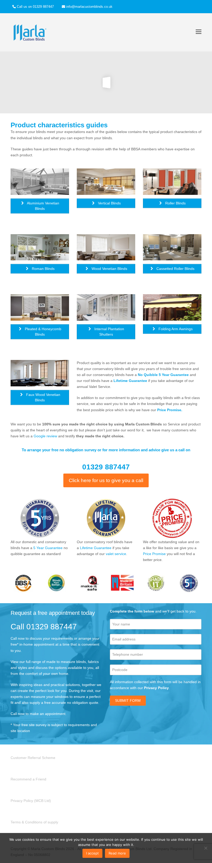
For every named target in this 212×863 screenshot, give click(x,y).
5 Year (38, 548)
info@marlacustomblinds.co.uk (89, 7)
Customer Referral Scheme (33, 758)
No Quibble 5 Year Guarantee (163, 375)
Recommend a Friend (28, 779)
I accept (92, 853)
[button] (198, 31)
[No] (205, 848)
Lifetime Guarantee (130, 381)
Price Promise (154, 554)
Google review (45, 436)
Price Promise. (169, 410)
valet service (116, 554)
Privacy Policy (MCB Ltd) (31, 801)
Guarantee (53, 548)
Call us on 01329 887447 (35, 7)
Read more (117, 853)
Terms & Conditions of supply (34, 822)
